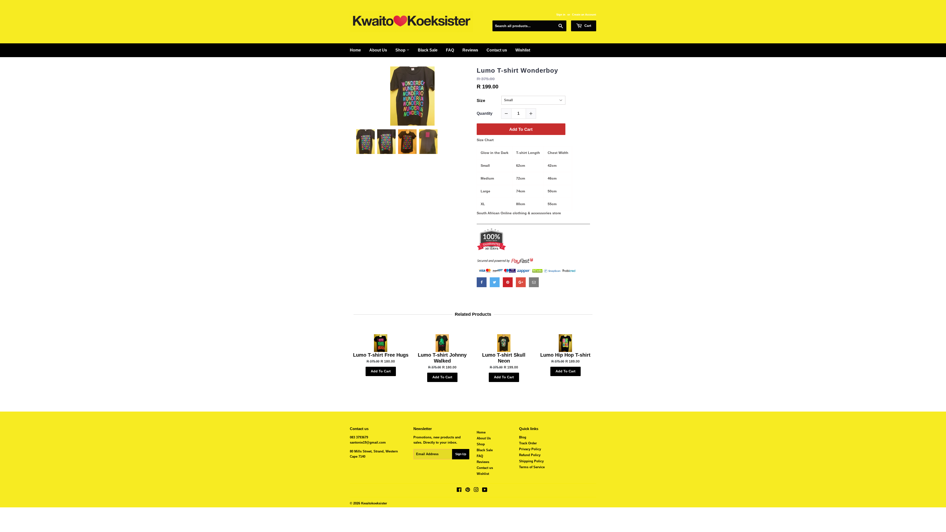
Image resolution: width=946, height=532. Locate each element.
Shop (400, 50)
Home (355, 50)
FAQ (450, 50)
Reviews (470, 50)
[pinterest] (508, 282)
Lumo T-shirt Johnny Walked (442, 358)
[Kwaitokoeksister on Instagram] (476, 490)
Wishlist (522, 50)
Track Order (528, 443)
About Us (378, 50)
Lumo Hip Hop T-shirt (565, 355)
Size (481, 100)
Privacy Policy (530, 449)
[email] (534, 282)
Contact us (497, 50)
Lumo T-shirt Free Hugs (380, 355)
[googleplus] (521, 282)
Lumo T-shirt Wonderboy (517, 70)
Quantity (484, 113)
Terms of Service (532, 467)
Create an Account (584, 14)
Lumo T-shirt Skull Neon (503, 358)
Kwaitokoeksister (374, 503)
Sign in (560, 14)
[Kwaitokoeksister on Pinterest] (467, 490)
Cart (587, 26)
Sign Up (460, 454)
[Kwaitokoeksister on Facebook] (459, 490)
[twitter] (495, 282)
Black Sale (428, 50)
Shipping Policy (531, 461)
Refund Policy (530, 455)
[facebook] (482, 282)
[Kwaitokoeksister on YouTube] (484, 490)
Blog (522, 437)
